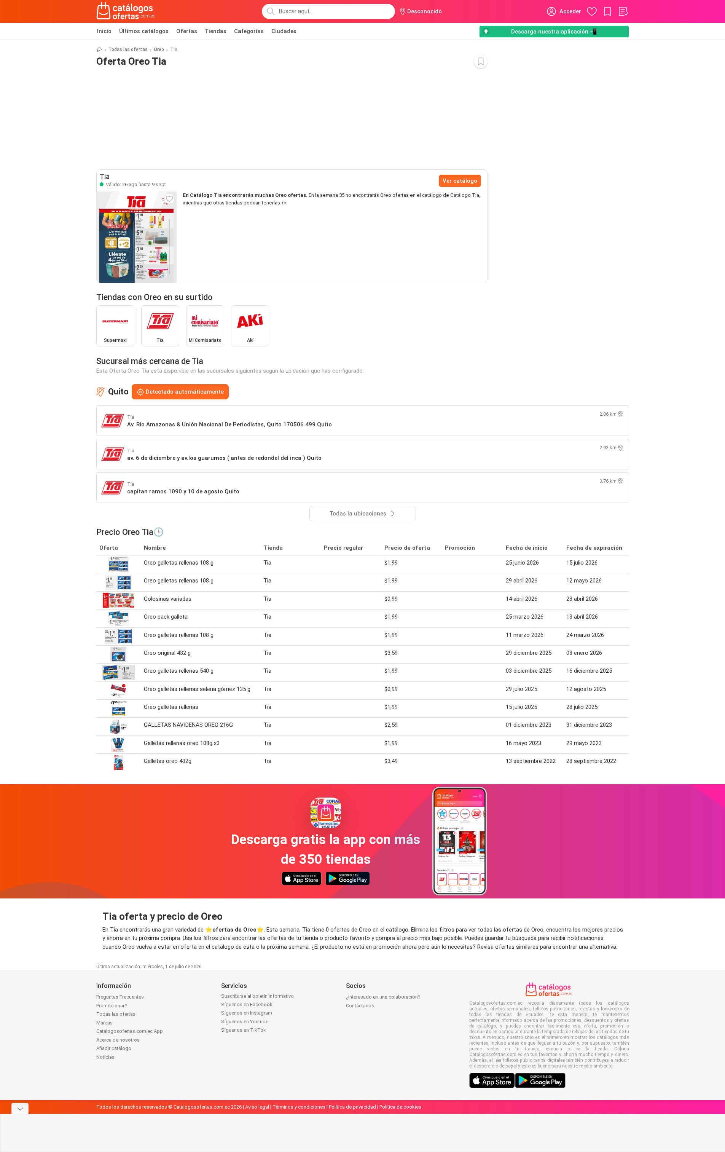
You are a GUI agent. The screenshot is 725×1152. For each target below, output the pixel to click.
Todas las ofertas (128, 49)
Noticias (105, 1057)
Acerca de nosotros (118, 1040)
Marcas (104, 1023)
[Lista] (623, 11)
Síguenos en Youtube (244, 1021)
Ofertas (186, 31)
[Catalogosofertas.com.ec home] (126, 11)
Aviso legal (257, 1107)
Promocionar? (111, 1005)
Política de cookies (400, 1107)
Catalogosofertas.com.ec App (129, 1031)
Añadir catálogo (113, 1048)
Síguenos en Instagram (246, 1013)
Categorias (249, 31)
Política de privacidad (352, 1107)
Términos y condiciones (298, 1107)
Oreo (159, 49)
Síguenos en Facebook (246, 1004)
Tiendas (215, 31)
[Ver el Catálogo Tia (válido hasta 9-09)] (137, 237)
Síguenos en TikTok (243, 1030)
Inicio (104, 31)
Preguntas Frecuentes (120, 997)
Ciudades (283, 31)
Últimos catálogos (144, 31)
